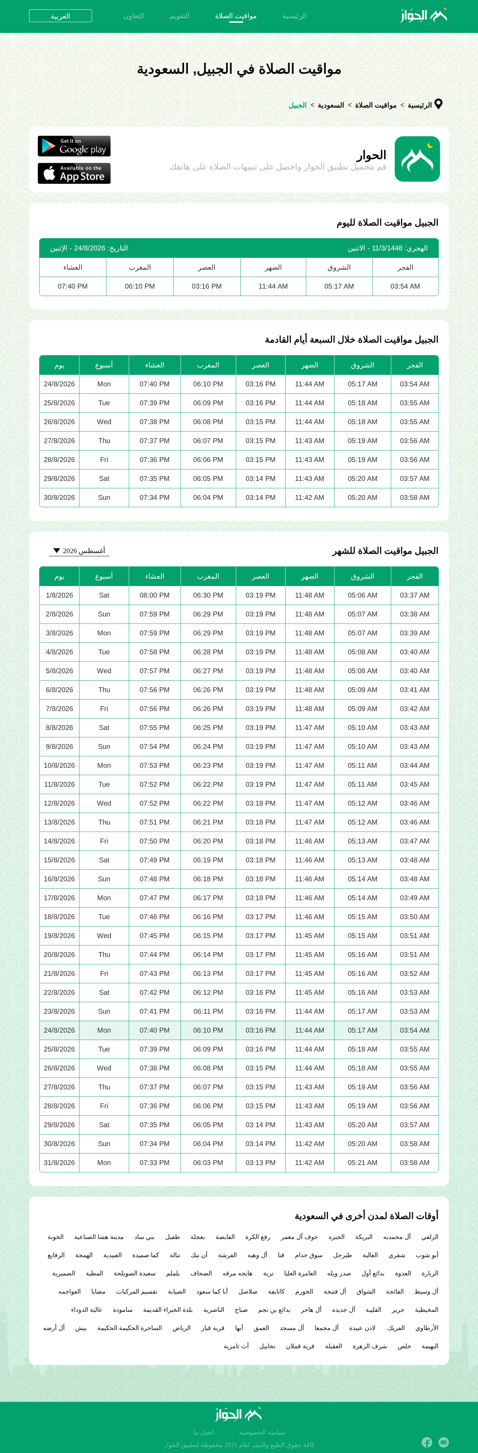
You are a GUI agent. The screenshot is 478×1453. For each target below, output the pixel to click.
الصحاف (201, 1273)
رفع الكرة (257, 1236)
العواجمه (69, 1291)
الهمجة (84, 1255)
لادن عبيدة (362, 1327)
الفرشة (227, 1255)
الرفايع (56, 1255)
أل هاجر (311, 1309)
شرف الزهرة (370, 1346)
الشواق (366, 1291)
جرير (398, 1309)
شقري (396, 1255)
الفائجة (395, 1291)
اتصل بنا (203, 1432)
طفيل (172, 1236)
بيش (81, 1327)
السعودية (331, 105)
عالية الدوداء (87, 1309)
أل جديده (343, 1309)
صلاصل (248, 1291)
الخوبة (56, 1236)
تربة (268, 1273)
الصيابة (177, 1291)
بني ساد (144, 1236)
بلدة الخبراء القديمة (168, 1309)
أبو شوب (427, 1255)
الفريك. (395, 1327)
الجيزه (337, 1236)
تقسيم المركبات (136, 1291)
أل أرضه (54, 1327)
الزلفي (429, 1236)
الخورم (304, 1291)
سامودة (123, 1309)
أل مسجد (292, 1327)
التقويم (180, 16)
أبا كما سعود (212, 1291)
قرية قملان (300, 1346)
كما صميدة (145, 1255)
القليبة (373, 1309)
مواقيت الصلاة (236, 16)
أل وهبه (257, 1255)
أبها (239, 1327)
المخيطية (426, 1309)
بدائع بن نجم (274, 1309)
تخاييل (267, 1346)
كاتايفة (276, 1291)
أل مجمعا (327, 1327)
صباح (241, 1309)
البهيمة (430, 1346)
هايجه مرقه (238, 1273)
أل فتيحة (335, 1291)
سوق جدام (309, 1255)
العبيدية (112, 1255)
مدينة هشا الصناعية (99, 1236)
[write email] (443, 1442)
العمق (261, 1327)
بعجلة (197, 1236)
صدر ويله (339, 1273)
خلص (404, 1346)
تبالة (175, 1255)
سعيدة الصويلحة (135, 1273)
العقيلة (333, 1346)
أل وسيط (426, 1291)
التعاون (134, 16)
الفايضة (225, 1236)
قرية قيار (213, 1327)
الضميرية (63, 1273)
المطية (94, 1273)
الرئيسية (294, 16)
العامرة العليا (300, 1273)
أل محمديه (397, 1236)
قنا (281, 1255)
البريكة (364, 1236)
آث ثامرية (236, 1346)
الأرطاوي (426, 1327)
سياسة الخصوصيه (262, 1432)
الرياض (182, 1327)
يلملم (173, 1273)
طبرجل (342, 1255)
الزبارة (430, 1273)
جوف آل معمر (299, 1236)
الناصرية (213, 1309)
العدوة (403, 1273)
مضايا (98, 1291)
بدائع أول (373, 1273)
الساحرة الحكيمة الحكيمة (129, 1327)
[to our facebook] (427, 1442)
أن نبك (199, 1255)
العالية (370, 1255)
